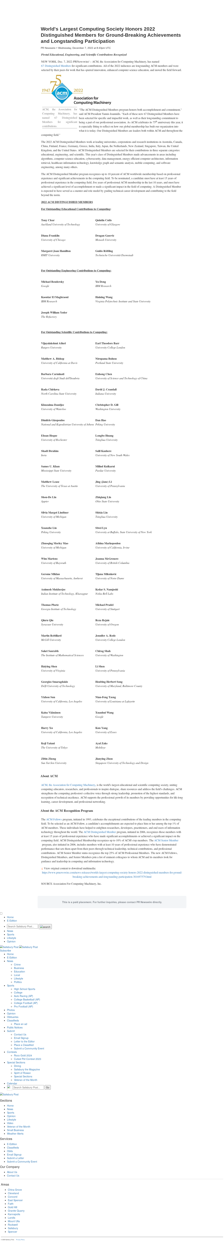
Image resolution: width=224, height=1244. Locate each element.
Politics (18, 982)
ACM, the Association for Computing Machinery (68, 785)
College (18, 992)
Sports (10, 934)
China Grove (15, 1189)
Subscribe (5, 950)
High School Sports (24, 989)
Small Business (15, 1130)
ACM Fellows (54, 819)
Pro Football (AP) (23, 1006)
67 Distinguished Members (56, 65)
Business (19, 968)
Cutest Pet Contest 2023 (27, 1059)
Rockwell (13, 1224)
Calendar (12, 1083)
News (10, 931)
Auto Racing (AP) (23, 996)
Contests (12, 1052)
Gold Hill (12, 1207)
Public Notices (15, 1027)
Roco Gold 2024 (23, 1055)
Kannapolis (14, 1214)
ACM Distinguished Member (100, 832)
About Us (12, 1172)
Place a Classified (24, 1045)
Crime (17, 964)
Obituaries (12, 1017)
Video (10, 1123)
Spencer (12, 1231)
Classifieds (13, 1020)
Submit (11, 1031)
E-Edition (12, 920)
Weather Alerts (15, 1133)
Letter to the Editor (24, 1041)
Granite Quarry (16, 1210)
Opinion (11, 941)
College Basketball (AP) (27, 999)
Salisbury (13, 1228)
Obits (10, 1151)
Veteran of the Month (25, 1080)
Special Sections (16, 1062)
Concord (12, 1196)
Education (19, 971)
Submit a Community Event (29, 1048)
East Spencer (15, 1200)
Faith (10, 1203)
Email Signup (21, 1038)
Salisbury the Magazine (27, 1069)
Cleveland (13, 1193)
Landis (11, 1217)
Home (10, 917)
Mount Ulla (14, 1221)
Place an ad (20, 1024)
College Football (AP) (26, 1003)
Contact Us (20, 1034)
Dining (17, 1066)
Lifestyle (11, 938)
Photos (11, 1010)
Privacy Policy (20, 1240)
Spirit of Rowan (22, 1073)
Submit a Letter (15, 1158)
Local (17, 975)
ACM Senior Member (166, 840)
